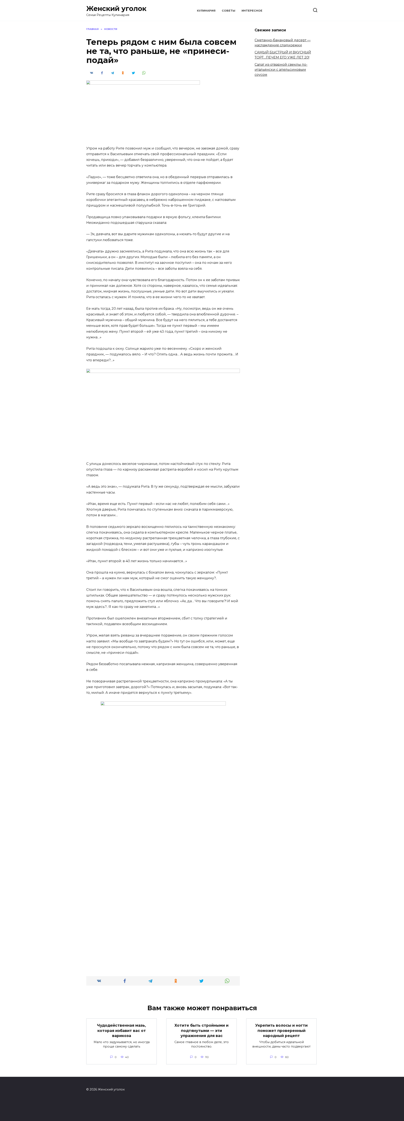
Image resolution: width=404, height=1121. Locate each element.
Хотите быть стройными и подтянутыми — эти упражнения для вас (201, 1030)
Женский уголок (116, 8)
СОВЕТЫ (228, 10)
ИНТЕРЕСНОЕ (252, 10)
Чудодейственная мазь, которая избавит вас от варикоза (121, 1030)
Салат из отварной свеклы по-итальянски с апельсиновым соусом (281, 70)
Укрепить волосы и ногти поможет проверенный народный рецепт (281, 1030)
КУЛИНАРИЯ (206, 10)
